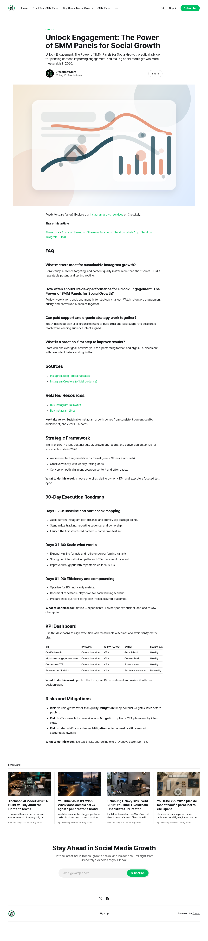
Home (24, 8)
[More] (116, 8)
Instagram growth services (106, 214)
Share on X (52, 232)
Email (62, 237)
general (50, 29)
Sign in (173, 8)
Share (155, 73)
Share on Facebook (99, 232)
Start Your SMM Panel (45, 8)
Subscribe (190, 8)
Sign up (104, 913)
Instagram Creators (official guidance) (73, 381)
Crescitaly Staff (66, 71)
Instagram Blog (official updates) (70, 375)
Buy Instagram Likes (62, 410)
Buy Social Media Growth (78, 8)
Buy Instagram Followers (65, 405)
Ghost (196, 913)
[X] (100, 898)
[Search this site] (163, 8)
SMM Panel (104, 8)
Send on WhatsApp (126, 232)
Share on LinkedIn (73, 232)
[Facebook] (107, 898)
